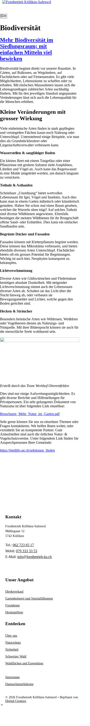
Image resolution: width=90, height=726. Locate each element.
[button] (2, 705)
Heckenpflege (14, 612)
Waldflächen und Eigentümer (24, 663)
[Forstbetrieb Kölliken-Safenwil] (26, 2)
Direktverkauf (14, 591)
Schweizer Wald (15, 656)
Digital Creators (15, 701)
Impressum (12, 677)
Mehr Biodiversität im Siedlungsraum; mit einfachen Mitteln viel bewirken (26, 49)
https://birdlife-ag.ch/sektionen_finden (27, 450)
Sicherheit (11, 649)
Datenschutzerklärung (19, 684)
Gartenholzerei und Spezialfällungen (29, 598)
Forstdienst (12, 605)
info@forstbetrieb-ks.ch (34, 557)
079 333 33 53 (26, 551)
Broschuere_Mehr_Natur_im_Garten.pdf (30, 414)
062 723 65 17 (23, 545)
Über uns (11, 635)
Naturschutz (13, 642)
